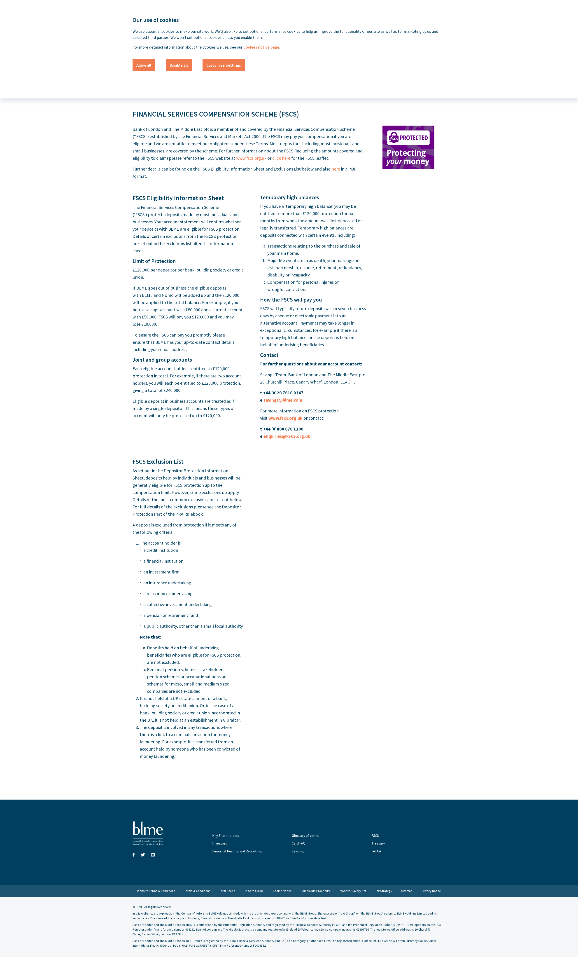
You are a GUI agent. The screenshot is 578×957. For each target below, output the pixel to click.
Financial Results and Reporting (237, 851)
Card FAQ (298, 843)
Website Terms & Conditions (156, 891)
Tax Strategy (383, 891)
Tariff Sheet (227, 891)
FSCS (375, 835)
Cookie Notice (282, 891)
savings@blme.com (282, 400)
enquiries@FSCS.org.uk (286, 436)
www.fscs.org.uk (251, 158)
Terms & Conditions (197, 891)
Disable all (179, 65)
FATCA (376, 851)
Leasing (298, 851)
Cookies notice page (260, 47)
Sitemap (407, 891)
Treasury (378, 843)
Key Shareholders (225, 835)
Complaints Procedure (316, 891)
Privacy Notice (431, 891)
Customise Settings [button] (223, 65)
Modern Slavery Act (353, 891)
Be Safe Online (254, 891)
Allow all (143, 65)
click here (281, 158)
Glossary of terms (305, 835)
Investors (219, 843)
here (335, 169)
